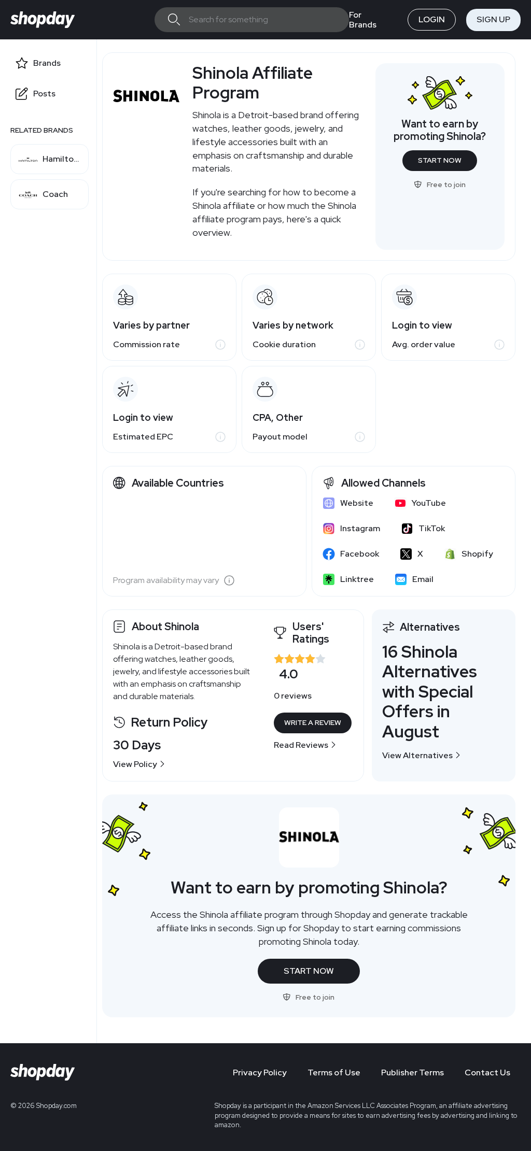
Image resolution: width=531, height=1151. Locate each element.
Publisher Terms (412, 1072)
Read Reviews (301, 745)
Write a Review (312, 722)
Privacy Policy (260, 1072)
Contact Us (487, 1072)
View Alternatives (417, 755)
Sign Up (493, 19)
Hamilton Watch (60, 159)
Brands (47, 63)
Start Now (440, 160)
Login (431, 19)
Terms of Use (334, 1072)
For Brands (362, 20)
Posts (44, 93)
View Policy (135, 764)
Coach (55, 194)
